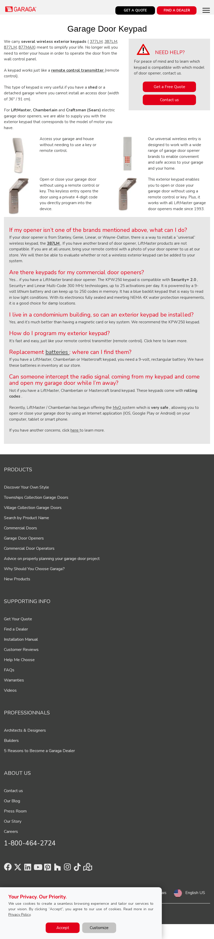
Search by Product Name (26, 518)
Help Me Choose (19, 660)
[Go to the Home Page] (21, 9)
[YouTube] (37, 869)
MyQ (117, 407)
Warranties (14, 680)
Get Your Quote (18, 619)
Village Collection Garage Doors (33, 508)
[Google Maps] (87, 869)
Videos (10, 690)
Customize (99, 927)
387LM (110, 41)
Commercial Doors (20, 528)
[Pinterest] (47, 869)
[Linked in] (28, 869)
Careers (11, 831)
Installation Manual (21, 639)
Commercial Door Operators (29, 548)
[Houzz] (57, 869)
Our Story (12, 821)
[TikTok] (77, 869)
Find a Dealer (16, 629)
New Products (17, 579)
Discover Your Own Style (26, 487)
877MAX (26, 47)
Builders (11, 740)
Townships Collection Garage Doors (36, 497)
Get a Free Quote (169, 86)
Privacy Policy (19, 914)
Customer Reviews (21, 649)
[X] (18, 869)
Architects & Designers (25, 730)
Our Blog (12, 801)
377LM (96, 41)
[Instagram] (67, 869)
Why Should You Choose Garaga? (34, 569)
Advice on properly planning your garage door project (52, 559)
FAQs (9, 670)
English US (195, 893)
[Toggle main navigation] (206, 10)
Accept (62, 927)
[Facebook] (8, 869)
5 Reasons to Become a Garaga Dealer (39, 751)
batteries (57, 352)
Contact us (169, 99)
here (75, 430)
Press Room (15, 811)
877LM (10, 47)
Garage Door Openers (24, 538)
